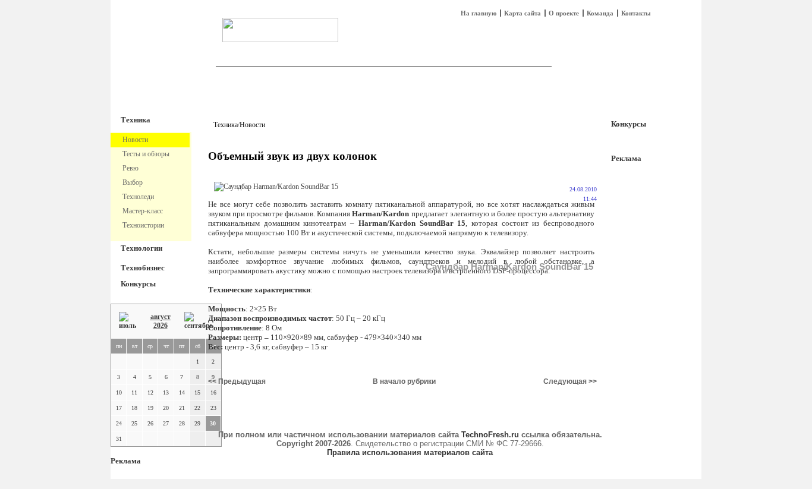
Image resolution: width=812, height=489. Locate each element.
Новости (252, 125)
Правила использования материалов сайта (410, 452)
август (160, 317)
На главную (478, 13)
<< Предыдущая (237, 381)
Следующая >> (570, 381)
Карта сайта (522, 13)
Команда (600, 13)
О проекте (564, 13)
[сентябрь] (198, 321)
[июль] (127, 321)
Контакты (636, 13)
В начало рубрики (404, 381)
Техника (135, 119)
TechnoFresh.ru (490, 434)
